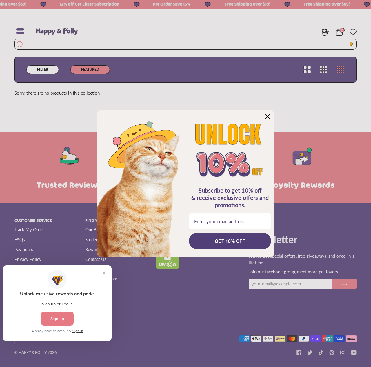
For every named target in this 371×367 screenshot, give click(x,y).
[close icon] (267, 117)
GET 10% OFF (230, 241)
